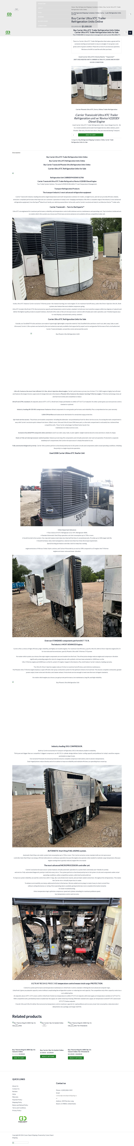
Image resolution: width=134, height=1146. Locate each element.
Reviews (41, 17)
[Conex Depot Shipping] (9, 15)
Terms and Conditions (19, 1108)
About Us (15, 1086)
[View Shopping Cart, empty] (129, 14)
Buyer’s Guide (43, 21)
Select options (48, 1056)
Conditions (42, 25)
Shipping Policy (17, 1102)
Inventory (42, 3)
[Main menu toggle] (130, 33)
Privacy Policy (16, 1110)
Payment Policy (17, 1099)
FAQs (39, 12)
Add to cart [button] (19, 1058)
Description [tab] (16, 152)
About (40, 8)
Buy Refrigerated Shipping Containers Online (92, 140)
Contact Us (107, 17)
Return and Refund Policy (20, 1105)
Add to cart (91, 135)
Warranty (15, 1097)
